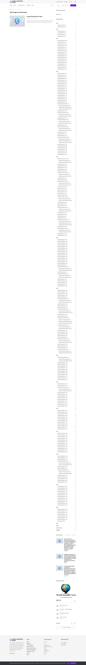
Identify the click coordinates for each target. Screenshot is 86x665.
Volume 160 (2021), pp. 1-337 (62, 402)
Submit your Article (63, 605)
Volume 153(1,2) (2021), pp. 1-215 (63, 387)
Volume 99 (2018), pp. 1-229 (62, 285)
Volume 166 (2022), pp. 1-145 (62, 415)
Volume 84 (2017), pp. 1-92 (61, 216)
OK (68, 663)
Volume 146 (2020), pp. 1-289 (62, 372)
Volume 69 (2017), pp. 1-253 (62, 179)
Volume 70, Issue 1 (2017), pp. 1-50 (64, 183)
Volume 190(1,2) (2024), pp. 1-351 (63, 461)
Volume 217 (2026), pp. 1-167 (62, 519)
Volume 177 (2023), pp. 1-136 (62, 436)
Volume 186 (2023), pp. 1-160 (62, 451)
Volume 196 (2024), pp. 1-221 (62, 478)
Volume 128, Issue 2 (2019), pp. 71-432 (65, 328)
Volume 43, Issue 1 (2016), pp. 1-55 (64, 105)
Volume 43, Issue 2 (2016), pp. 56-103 (65, 107)
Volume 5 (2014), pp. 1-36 (61, 34)
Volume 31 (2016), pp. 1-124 (62, 83)
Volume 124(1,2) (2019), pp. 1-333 (63, 309)
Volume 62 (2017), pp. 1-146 (62, 164)
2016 (57, 71)
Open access (58, 14)
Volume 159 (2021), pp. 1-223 (62, 401)
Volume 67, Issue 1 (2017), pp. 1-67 (64, 174)
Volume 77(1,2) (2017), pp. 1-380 (62, 196)
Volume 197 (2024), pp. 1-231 (62, 480)
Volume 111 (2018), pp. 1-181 (62, 258)
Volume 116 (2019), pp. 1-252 (62, 291)
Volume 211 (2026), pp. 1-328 (62, 509)
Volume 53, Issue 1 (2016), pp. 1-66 (64, 139)
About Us (58, 600)
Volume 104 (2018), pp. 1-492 (62, 246)
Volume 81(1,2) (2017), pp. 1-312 (62, 207)
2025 (57, 484)
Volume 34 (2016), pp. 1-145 (62, 88)
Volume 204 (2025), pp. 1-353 (62, 494)
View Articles (21, 5)
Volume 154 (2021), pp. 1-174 (62, 392)
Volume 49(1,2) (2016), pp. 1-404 (62, 126)
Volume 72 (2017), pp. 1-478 (62, 188)
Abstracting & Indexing (64, 613)
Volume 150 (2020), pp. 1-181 (62, 379)
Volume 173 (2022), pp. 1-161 (62, 427)
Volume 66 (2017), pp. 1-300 (62, 170)
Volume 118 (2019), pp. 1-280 (62, 295)
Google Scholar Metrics (48, 646)
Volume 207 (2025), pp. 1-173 (62, 499)
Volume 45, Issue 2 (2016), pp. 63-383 (65, 116)
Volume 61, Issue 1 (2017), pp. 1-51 (64, 160)
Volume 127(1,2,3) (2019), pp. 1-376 (63, 317)
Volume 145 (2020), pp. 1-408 (62, 371)
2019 (57, 288)
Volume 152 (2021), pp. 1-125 (62, 385)
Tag (13, 9)
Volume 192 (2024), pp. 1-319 (62, 468)
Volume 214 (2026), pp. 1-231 (62, 514)
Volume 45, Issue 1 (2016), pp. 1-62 (64, 114)
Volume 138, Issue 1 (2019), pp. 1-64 (65, 351)
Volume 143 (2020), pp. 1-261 (62, 367)
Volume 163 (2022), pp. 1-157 (62, 410)
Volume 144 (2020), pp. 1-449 (62, 369)
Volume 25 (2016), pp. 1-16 (61, 73)
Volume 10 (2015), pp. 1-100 (62, 40)
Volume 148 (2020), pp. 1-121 (62, 376)
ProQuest (46, 649)
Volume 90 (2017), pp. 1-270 (62, 235)
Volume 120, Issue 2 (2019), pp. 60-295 (65, 302)
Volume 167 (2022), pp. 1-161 (62, 417)
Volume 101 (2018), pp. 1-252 (62, 241)
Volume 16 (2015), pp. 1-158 (62, 50)
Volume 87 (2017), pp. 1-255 (62, 226)
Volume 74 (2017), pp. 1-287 (62, 191)
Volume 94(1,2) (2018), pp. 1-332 (62, 273)
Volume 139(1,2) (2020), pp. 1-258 (63, 357)
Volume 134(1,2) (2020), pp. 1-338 (63, 338)
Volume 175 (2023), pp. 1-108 (62, 433)
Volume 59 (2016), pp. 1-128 (62, 152)
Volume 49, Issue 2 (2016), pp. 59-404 (65, 130)
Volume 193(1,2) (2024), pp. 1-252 (63, 469)
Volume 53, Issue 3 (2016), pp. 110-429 (65, 142)
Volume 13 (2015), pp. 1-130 (62, 45)
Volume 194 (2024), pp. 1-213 (62, 475)
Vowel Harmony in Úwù (34, 16)
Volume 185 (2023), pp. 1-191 (62, 450)
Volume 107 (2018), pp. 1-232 (62, 251)
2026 (57, 507)
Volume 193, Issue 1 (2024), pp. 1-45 (65, 471)
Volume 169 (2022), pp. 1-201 (62, 420)
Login (66, 1)
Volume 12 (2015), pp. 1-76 (61, 43)
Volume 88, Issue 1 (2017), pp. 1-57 (64, 230)
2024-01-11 (66, 576)
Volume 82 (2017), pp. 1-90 (61, 212)
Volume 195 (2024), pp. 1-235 (62, 477)
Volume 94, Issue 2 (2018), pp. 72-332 (65, 277)
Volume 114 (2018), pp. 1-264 (62, 263)
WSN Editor (30, 18)
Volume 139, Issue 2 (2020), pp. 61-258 (65, 360)
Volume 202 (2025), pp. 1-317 (62, 491)
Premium (58, 530)
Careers (28, 5)
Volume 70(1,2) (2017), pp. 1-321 (62, 181)
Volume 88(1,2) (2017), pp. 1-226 (62, 228)
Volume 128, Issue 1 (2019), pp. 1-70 (65, 326)
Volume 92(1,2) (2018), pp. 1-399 (62, 266)
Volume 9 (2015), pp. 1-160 (61, 69)
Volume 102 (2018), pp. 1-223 (62, 243)
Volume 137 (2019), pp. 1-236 (62, 347)
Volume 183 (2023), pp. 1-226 (62, 446)
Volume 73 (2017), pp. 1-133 (62, 190)
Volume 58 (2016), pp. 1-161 (62, 151)
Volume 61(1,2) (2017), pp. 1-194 (62, 158)
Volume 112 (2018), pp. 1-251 (62, 259)
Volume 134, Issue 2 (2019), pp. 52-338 (65, 342)
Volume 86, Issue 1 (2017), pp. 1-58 (64, 221)
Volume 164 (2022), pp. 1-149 (62, 412)
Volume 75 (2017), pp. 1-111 (62, 193)
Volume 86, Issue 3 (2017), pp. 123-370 (65, 224)
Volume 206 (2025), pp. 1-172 (62, 498)
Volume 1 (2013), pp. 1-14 (61, 25)
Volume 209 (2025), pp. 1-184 (62, 503)
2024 (57, 454)
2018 (57, 237)
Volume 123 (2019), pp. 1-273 (62, 307)
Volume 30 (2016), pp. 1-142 (62, 81)
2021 (57, 381)
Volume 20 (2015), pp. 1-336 (62, 57)
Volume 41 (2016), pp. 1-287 (62, 100)
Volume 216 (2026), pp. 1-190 (62, 517)
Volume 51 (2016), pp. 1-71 (61, 133)
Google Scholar (46, 645)
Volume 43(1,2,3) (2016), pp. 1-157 (63, 103)
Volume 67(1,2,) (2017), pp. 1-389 (63, 172)
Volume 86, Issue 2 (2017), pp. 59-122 (65, 223)
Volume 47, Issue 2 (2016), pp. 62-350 (65, 123)
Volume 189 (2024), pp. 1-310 (62, 459)
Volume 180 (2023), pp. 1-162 (62, 441)
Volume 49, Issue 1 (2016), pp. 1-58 (64, 128)
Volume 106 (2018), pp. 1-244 (62, 249)
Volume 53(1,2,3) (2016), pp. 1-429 (63, 137)
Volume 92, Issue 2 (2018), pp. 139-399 (65, 270)
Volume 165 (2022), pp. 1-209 (62, 413)
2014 (57, 29)
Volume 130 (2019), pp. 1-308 (62, 332)
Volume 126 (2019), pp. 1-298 (62, 316)
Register (73, 5)
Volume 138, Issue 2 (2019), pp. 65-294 (65, 352)
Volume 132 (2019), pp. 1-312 (62, 335)
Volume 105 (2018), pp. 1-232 (62, 248)
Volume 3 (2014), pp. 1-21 (61, 31)
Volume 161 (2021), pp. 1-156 (62, 404)
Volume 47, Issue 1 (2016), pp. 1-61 (64, 121)
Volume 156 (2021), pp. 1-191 (62, 396)
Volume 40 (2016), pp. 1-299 (62, 98)
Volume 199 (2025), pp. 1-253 (62, 486)
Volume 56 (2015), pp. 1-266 (62, 147)
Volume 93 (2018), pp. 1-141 (62, 272)
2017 (57, 156)
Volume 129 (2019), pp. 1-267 (62, 330)
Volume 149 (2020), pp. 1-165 (62, 377)
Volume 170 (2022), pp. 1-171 (62, 422)
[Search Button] (57, 5)
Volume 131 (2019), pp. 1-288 (62, 333)
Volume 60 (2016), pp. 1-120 (62, 154)
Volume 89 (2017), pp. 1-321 (62, 233)
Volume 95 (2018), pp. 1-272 (62, 279)
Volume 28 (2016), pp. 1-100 (62, 78)
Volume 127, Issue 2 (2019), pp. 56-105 (65, 321)
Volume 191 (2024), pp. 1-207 (62, 466)
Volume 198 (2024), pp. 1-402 (62, 482)
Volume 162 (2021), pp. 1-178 (62, 406)
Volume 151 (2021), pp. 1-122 (62, 383)
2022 (57, 408)
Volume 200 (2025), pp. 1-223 (62, 488)
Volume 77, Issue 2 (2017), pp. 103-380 (65, 200)
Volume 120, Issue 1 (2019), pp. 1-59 (65, 300)
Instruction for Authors (31, 648)
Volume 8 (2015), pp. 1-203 (61, 67)
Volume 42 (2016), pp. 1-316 (62, 102)
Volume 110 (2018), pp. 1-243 (62, 256)
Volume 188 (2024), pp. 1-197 (62, 457)
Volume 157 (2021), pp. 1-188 (62, 397)
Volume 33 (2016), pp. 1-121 (62, 86)
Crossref (45, 641)
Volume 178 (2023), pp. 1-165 (62, 438)
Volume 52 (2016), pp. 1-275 (62, 135)
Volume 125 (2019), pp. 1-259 (62, 314)
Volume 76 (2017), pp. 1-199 (62, 195)
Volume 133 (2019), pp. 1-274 (62, 337)
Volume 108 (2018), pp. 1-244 (62, 253)
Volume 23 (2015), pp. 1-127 (62, 62)
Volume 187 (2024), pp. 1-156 (62, 456)
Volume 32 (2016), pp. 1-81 (61, 85)
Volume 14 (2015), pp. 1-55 (61, 47)
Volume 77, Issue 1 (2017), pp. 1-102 (65, 198)
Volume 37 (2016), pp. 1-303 (62, 93)
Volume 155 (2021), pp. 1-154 (62, 394)
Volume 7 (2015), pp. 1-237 (61, 65)
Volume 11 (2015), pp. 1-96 (61, 42)
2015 (57, 38)
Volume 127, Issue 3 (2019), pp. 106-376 (65, 323)
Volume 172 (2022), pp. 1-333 (62, 425)
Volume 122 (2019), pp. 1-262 (62, 305)
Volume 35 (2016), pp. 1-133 (62, 90)
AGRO (45, 654)
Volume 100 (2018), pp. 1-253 (62, 239)
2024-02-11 (34, 18)
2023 (57, 431)
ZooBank (45, 651)
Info (57, 523)
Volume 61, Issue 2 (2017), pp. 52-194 (65, 162)
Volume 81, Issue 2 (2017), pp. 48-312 (65, 210)
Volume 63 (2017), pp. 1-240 (62, 165)
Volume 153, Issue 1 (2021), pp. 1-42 (65, 389)
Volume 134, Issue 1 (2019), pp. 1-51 (65, 340)
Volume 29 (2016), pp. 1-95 (61, 80)
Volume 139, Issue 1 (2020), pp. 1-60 (65, 359)
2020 (57, 355)
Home (11, 5)
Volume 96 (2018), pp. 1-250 (62, 280)
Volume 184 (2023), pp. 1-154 (62, 448)
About (14, 5)
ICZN (45, 647)
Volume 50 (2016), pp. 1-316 (62, 132)
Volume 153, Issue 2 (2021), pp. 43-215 (65, 390)
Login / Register (64, 642)
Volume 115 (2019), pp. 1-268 (62, 290)
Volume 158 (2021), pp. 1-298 (62, 399)
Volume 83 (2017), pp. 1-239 (62, 214)
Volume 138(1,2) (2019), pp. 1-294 (63, 349)
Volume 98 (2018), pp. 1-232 (62, 284)
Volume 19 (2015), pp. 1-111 (62, 55)
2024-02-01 (66, 563)
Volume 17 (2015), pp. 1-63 (61, 52)
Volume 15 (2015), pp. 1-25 (61, 48)
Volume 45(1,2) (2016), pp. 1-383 (62, 112)
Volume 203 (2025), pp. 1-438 (62, 493)
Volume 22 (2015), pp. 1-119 (62, 60)
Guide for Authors (63, 617)
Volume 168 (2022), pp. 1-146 (62, 418)
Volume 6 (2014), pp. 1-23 (61, 36)
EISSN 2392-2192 (60, 1)
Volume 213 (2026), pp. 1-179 (62, 512)
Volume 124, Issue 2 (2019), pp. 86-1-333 (65, 312)
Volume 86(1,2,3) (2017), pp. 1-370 (63, 219)
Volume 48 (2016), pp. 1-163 (62, 125)
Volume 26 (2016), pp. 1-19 (61, 75)
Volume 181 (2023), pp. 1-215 (62, 443)
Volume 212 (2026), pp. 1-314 (62, 510)
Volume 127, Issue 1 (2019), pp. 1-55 (65, 319)
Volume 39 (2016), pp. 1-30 (61, 97)
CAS (45, 643)
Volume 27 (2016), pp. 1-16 (61, 76)
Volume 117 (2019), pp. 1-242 (62, 293)
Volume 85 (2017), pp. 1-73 (61, 217)
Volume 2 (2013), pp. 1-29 (61, 26)
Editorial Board (30, 644)
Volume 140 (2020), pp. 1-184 (62, 362)
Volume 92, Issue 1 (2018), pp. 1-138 (65, 268)
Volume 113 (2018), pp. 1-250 (62, 261)
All (71, 623)
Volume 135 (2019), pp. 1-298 (62, 344)
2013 (57, 23)
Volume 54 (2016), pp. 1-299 (62, 144)
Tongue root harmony (17, 9)
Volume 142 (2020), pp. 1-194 (62, 366)
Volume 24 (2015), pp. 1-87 (61, 64)
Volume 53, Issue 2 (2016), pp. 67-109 (65, 140)
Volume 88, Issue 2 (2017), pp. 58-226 (65, 231)
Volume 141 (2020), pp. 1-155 (62, 364)
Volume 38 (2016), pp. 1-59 (61, 95)
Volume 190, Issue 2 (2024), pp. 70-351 (65, 464)
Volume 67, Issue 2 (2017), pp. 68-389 (65, 176)
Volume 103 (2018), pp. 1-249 (62, 244)
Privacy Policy (63, 643)
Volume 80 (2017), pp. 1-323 (62, 205)
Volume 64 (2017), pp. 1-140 (62, 167)
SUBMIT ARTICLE (64, 5)
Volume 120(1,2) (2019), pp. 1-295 (63, 298)
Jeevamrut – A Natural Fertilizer (66, 609)
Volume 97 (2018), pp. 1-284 (62, 282)
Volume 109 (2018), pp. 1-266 (62, 254)
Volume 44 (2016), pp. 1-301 (62, 110)
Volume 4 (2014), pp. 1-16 (61, 32)
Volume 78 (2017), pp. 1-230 (62, 202)
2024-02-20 (66, 551)
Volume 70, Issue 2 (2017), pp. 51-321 (65, 184)
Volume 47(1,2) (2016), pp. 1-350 (62, 119)
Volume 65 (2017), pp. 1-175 (62, 169)
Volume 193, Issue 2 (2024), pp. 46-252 (65, 473)
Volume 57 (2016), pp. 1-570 (62, 149)
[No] (84, 663)
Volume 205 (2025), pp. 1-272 (62, 496)
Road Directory (46, 650)
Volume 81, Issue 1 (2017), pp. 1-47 (64, 209)
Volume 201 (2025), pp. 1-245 (62, 489)
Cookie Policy (63, 645)
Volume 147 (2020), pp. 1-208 (62, 374)
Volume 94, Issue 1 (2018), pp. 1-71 (64, 275)
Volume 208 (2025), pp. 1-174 (62, 501)
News (33, 5)
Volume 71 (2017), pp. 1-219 (62, 186)
